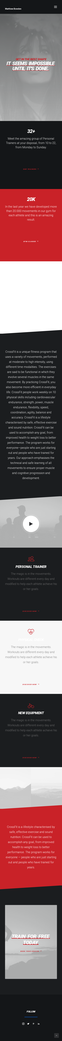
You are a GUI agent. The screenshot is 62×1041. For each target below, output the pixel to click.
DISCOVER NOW (29, 611)
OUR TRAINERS (29, 169)
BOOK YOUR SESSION (29, 951)
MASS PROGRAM (29, 314)
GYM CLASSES (29, 242)
